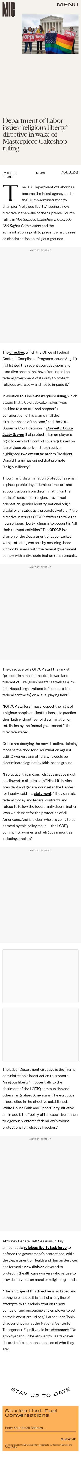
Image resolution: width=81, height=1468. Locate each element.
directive (16, 352)
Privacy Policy (11, 1447)
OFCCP (55, 530)
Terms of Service (60, 1445)
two (24, 454)
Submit (68, 1439)
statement (42, 793)
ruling (61, 396)
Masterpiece (45, 396)
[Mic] (8, 9)
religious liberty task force (45, 1247)
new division (34, 1267)
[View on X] (40, 976)
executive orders (42, 454)
